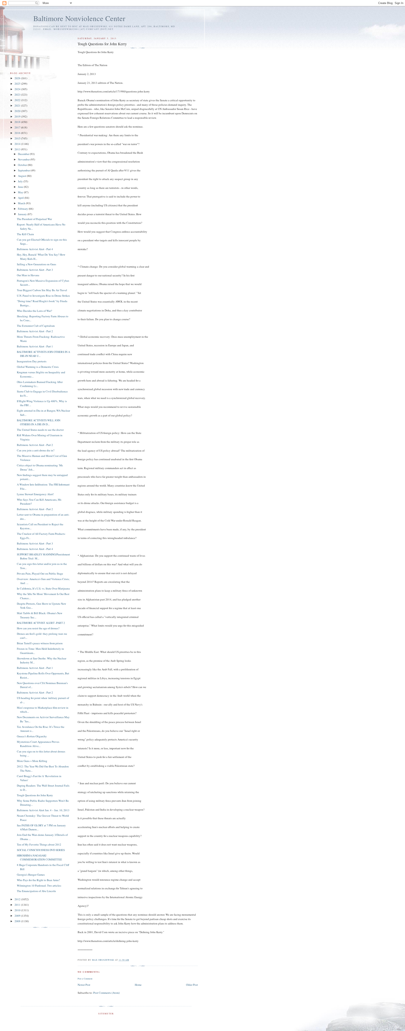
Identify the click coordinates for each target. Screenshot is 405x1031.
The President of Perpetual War (34, 219)
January (22, 214)
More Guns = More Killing (32, 761)
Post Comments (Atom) (106, 993)
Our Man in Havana (28, 275)
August (22, 176)
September (24, 170)
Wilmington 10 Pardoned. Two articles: (39, 885)
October (23, 165)
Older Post (192, 985)
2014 (18, 144)
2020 (18, 111)
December (24, 154)
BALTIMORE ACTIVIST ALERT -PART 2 (41, 623)
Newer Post (84, 985)
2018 (18, 122)
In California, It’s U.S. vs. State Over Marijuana (43, 588)
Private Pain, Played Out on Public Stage (40, 573)
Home (138, 985)
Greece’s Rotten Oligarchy (32, 736)
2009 (18, 916)
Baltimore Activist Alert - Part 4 (35, 249)
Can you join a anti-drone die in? (35, 450)
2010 (18, 910)
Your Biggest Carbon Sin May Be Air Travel (42, 290)
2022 (18, 100)
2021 (18, 105)
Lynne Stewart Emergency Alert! (35, 494)
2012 (18, 899)
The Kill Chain (25, 234)
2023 (18, 94)
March (22, 203)
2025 (18, 83)
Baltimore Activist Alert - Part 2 (35, 331)
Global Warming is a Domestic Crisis (38, 367)
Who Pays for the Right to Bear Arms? (38, 880)
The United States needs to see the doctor (40, 430)
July (20, 181)
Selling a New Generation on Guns (36, 264)
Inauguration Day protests (31, 361)
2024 (18, 89)
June (21, 187)
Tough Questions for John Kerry (35, 795)
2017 (18, 127)
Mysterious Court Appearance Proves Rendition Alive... (38, 744)
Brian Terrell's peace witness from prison (40, 643)
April (21, 198)
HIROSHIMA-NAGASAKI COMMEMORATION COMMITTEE (39, 858)
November (24, 159)
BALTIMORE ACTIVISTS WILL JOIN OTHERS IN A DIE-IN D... (38, 422)
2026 (18, 78)
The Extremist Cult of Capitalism (36, 326)
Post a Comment (85, 978)
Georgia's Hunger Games (31, 874)
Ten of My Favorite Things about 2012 (39, 844)
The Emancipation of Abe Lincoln (36, 891)
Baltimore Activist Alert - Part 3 (35, 270)
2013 (18, 149)
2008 (18, 921)
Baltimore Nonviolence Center (79, 18)
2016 (18, 133)
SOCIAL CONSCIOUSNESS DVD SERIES (41, 850)
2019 (18, 116)
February (23, 209)
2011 (18, 905)
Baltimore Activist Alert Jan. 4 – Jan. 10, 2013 (43, 810)
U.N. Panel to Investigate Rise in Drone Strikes (43, 295)
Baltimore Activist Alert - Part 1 (35, 346)
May (21, 192)
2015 (18, 138)
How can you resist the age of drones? (38, 628)
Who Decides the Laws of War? (34, 311)
